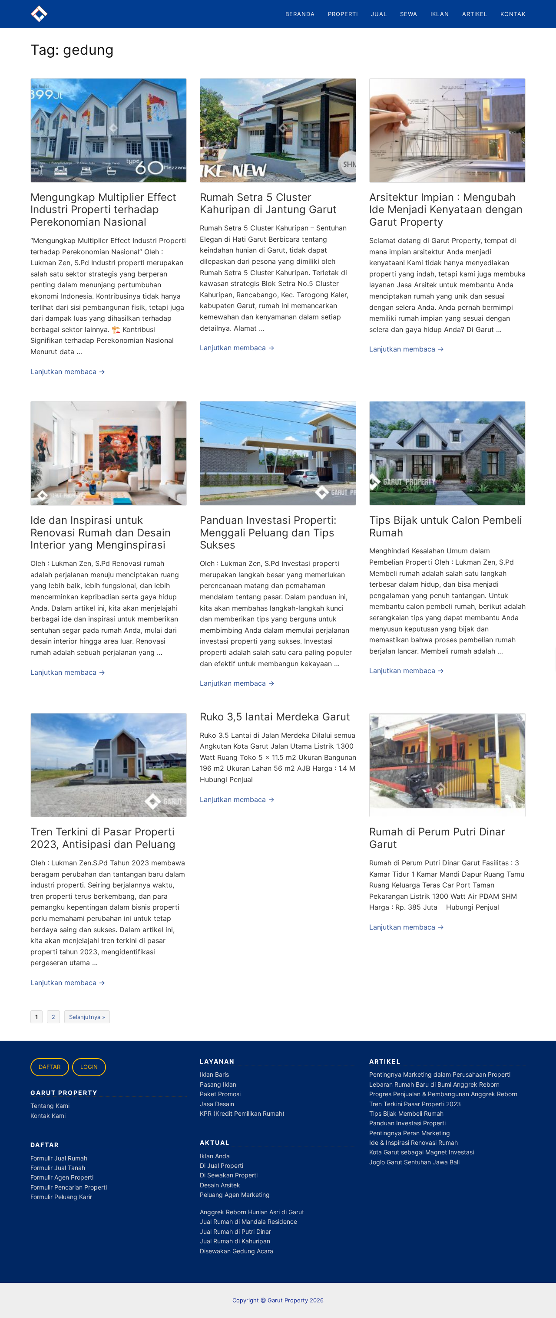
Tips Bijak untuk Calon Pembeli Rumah (445, 526)
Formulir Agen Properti (61, 1177)
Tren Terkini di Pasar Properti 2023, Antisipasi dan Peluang (102, 838)
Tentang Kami (50, 1105)
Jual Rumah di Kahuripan (235, 1241)
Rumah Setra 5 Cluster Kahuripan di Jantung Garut (268, 203)
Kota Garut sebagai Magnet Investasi (421, 1152)
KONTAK (513, 13)
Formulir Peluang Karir (61, 1196)
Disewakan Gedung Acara (236, 1251)
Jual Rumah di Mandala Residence (248, 1221)
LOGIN (89, 1066)
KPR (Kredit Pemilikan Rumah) (242, 1113)
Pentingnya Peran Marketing (409, 1133)
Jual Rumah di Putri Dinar (235, 1231)
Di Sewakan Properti (229, 1175)
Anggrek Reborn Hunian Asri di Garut (252, 1212)
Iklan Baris (214, 1074)
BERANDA (300, 13)
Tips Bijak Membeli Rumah (406, 1113)
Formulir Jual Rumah (58, 1158)
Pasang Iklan (218, 1084)
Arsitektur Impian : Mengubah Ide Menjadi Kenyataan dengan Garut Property (446, 210)
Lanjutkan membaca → (67, 371)
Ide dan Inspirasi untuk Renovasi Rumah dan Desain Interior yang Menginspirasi (100, 533)
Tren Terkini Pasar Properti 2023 (415, 1104)
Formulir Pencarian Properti (68, 1187)
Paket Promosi (220, 1094)
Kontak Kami (48, 1115)
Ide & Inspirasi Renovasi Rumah (413, 1142)
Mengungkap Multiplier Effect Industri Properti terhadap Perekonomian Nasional (103, 210)
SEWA (408, 13)
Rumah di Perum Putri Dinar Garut (437, 838)
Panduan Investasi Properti (407, 1123)
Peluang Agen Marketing (235, 1194)
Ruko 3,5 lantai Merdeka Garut (275, 716)
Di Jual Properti (221, 1165)
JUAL (379, 13)
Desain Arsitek (220, 1185)
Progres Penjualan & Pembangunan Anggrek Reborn (443, 1094)
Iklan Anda (215, 1156)
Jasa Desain (217, 1104)
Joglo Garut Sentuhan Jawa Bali (414, 1162)
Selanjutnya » (87, 1016)
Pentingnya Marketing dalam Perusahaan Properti (439, 1074)
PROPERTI (343, 13)
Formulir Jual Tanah (57, 1167)
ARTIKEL (474, 13)
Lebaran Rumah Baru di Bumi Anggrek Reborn (434, 1084)
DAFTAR (49, 1066)
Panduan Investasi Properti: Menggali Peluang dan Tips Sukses (268, 533)
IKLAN (439, 13)
